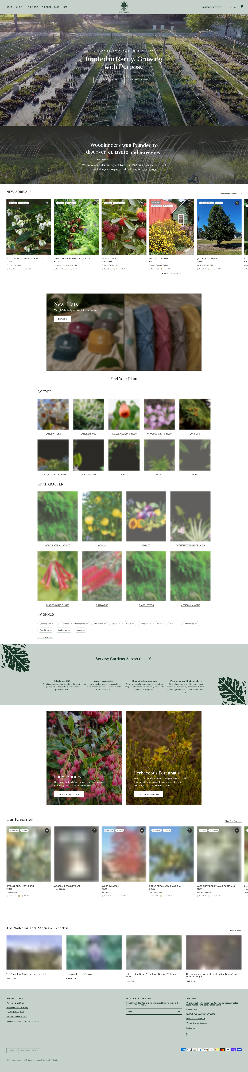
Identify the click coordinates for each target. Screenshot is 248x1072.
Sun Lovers (102, 605)
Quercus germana (207, 259)
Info (65, 7)
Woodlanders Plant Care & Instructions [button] (22, 1021)
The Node (33, 7)
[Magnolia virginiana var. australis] (219, 854)
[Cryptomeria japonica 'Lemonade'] (76, 227)
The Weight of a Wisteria (79, 974)
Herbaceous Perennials (53, 475)
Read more (11, 978)
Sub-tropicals (88, 475)
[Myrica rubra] (124, 227)
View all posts (236, 930)
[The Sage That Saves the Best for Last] (34, 952)
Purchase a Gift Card (15, 1003)
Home (9, 7)
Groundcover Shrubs (159, 434)
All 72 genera (45, 637)
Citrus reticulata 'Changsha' (165, 886)
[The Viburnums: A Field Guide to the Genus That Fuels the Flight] (214, 952)
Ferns (159, 475)
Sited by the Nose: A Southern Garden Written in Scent (151, 975)
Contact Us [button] (190, 1028)
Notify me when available (171, 274)
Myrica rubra (109, 259)
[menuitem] (10, 7)
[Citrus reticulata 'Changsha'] (171, 854)
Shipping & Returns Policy (17, 1007)
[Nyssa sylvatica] (124, 854)
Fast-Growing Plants (57, 605)
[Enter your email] (179, 1011)
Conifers (195, 434)
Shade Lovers (146, 605)
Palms (195, 475)
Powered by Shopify (49, 1060)
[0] (240, 7)
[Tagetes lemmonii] (171, 227)
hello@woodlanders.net (195, 1018)
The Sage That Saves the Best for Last (26, 974)
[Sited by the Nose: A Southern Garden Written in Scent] (154, 952)
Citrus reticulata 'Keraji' (20, 886)
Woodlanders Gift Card (67, 886)
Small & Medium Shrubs (124, 434)
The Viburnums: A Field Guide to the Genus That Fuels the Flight (211, 975)
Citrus (102, 545)
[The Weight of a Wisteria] (94, 952)
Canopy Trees (53, 434)
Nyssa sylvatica (110, 886)
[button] (108, 80)
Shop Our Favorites (233, 821)
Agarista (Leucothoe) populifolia (25, 259)
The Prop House (50, 7)
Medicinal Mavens (190, 605)
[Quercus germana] (219, 227)
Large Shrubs (88, 434)
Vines (124, 475)
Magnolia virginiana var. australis (216, 886)
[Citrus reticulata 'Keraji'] (28, 854)
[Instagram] (188, 1034)
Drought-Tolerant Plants (190, 545)
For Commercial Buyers (16, 1016)
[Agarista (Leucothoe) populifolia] (28, 227)
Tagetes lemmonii (158, 259)
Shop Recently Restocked (230, 194)
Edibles (146, 545)
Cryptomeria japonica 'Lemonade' (72, 259)
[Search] (235, 7)
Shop (19, 7)
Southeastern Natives (57, 545)
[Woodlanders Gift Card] (76, 854)
